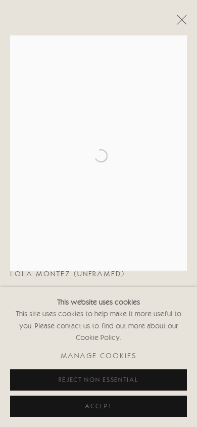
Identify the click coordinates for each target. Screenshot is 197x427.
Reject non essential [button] (99, 380)
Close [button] (179, 22)
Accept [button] (98, 406)
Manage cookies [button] (99, 357)
